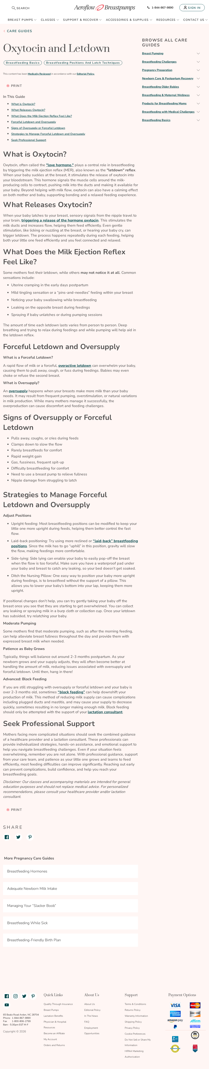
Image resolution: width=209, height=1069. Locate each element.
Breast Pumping (152, 53)
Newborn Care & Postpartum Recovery (167, 78)
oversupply (18, 391)
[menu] (104, 20)
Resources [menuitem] (166, 20)
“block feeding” (71, 692)
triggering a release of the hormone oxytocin (60, 220)
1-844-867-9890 (162, 8)
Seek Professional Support (28, 140)
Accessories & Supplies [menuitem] (127, 20)
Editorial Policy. (85, 73)
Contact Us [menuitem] (193, 20)
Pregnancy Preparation (157, 70)
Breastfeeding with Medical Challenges (168, 112)
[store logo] (104, 7)
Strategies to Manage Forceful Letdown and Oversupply (48, 134)
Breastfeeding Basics (23, 63)
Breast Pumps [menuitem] (20, 20)
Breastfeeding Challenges (159, 62)
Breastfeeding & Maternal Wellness (166, 95)
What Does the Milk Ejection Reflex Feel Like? (41, 116)
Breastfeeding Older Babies (160, 87)
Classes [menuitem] (48, 20)
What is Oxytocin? (23, 104)
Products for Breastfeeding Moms (164, 103)
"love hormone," (60, 165)
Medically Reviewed (39, 73)
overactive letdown (74, 365)
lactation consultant (105, 712)
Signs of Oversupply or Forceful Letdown (38, 128)
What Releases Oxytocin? (28, 110)
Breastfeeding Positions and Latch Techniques (83, 63)
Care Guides (19, 31)
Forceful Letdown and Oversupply (33, 122)
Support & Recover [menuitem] (80, 20)
